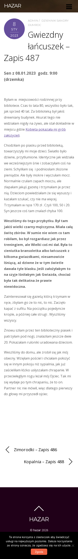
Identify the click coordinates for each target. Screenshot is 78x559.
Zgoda (39, 551)
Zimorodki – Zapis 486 (35, 449)
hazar (37, 530)
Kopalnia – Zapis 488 (44, 461)
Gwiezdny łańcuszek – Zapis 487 (37, 46)
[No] (73, 545)
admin (33, 20)
